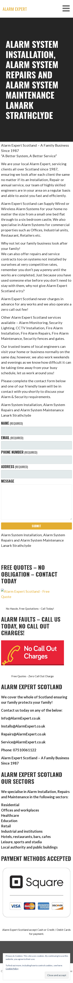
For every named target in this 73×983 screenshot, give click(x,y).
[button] (67, 8)
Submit (36, 526)
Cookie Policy (12, 968)
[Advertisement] (36, 55)
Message (7, 481)
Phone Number (19, 452)
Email (12, 437)
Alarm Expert (15, 9)
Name (12, 423)
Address (14, 466)
